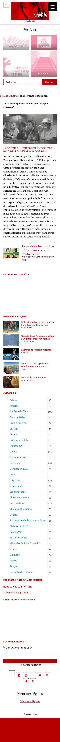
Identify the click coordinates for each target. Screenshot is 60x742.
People (13, 566)
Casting (14, 428)
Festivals (15, 463)
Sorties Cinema (18, 537)
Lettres (14, 560)
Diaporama (16, 446)
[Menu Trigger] (52, 6)
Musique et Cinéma (21, 509)
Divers (13, 451)
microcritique (17, 503)
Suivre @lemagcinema (16, 592)
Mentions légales (30, 701)
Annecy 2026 (17, 417)
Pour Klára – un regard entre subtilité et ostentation (34, 365)
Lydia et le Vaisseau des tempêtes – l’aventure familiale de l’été (38, 323)
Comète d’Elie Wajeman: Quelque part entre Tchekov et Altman (37, 337)
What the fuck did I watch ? (25, 543)
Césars (13, 434)
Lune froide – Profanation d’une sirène (27, 148)
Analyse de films (19, 411)
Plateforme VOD (19, 526)
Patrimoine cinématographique (27, 520)
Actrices (14, 405)
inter (12, 474)
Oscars (13, 514)
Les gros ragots (18, 491)
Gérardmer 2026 (19, 468)
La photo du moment (22, 572)
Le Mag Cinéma (9, 95)
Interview (15, 480)
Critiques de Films (20, 440)
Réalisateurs (17, 532)
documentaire (17, 457)
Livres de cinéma (19, 497)
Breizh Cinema (18, 423)
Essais (13, 549)
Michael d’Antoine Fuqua (33, 377)
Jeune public (17, 486)
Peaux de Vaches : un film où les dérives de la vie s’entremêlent (38, 250)
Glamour (15, 554)
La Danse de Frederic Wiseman (36, 349)
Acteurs (14, 400)
